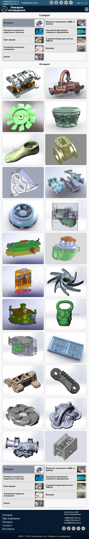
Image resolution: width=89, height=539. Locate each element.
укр (78, 3)
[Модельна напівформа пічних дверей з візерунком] (66, 348)
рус (82, 3)
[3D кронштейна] (66, 381)
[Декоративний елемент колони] (66, 117)
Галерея (7, 525)
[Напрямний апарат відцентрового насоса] (23, 414)
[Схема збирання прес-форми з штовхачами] (23, 282)
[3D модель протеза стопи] (23, 150)
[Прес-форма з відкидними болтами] (23, 315)
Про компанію (11, 518)
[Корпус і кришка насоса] (66, 84)
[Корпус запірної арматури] (66, 150)
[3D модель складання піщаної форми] (66, 216)
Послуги (7, 522)
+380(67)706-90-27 (11, 4)
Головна (7, 515)
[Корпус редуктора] (23, 183)
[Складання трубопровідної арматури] (66, 249)
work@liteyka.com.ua (29, 3)
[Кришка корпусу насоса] (66, 414)
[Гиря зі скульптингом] (66, 315)
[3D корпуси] (23, 381)
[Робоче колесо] (23, 117)
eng (85, 3)
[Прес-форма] (23, 348)
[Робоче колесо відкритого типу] (66, 282)
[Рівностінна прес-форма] (23, 84)
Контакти (8, 529)
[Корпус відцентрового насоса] (23, 447)
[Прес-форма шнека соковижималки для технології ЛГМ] (66, 183)
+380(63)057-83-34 (11, 1)
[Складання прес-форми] (23, 249)
